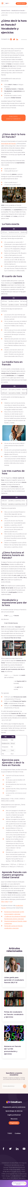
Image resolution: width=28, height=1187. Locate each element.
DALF (6, 901)
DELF (3, 901)
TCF (11, 901)
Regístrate (14, 1123)
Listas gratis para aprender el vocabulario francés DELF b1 (14, 980)
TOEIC (9, 1133)
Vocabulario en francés (17, 10)
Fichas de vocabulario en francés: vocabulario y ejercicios (13, 1014)
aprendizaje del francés (8, 143)
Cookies (18, 1133)
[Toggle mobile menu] (3, 3)
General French (5, 10)
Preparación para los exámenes (14, 1107)
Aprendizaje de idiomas (14, 1111)
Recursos (14, 1119)
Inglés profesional (14, 1115)
